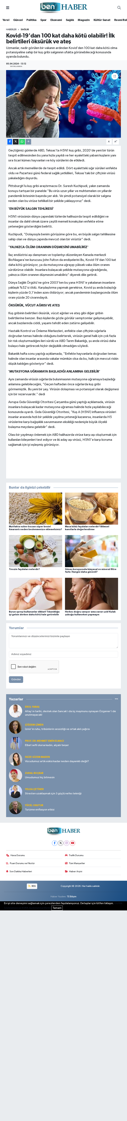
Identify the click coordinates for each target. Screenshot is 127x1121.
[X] (60, 843)
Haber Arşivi (75, 871)
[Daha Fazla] (28, 141)
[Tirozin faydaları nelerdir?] (35, 551)
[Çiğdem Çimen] (15, 727)
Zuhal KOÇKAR (34, 773)
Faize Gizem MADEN (37, 757)
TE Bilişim (71, 896)
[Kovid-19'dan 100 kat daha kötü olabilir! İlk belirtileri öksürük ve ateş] (63, 104)
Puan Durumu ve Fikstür (22, 863)
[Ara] (119, 8)
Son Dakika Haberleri (21, 871)
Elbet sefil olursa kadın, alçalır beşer (47, 745)
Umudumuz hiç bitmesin (40, 777)
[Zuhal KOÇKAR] (15, 775)
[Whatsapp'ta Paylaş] (22, 141)
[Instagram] (66, 843)
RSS (33, 886)
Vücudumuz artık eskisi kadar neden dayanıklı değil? (57, 761)
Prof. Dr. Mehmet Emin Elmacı (44, 741)
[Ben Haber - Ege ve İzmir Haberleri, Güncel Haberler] (63, 8)
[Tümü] (116, 699)
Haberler (11, 29)
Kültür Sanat (102, 20)
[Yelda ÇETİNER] (15, 791)
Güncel (18, 20)
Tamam (57, 908)
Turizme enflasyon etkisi (39, 809)
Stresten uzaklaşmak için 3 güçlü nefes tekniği (53, 793)
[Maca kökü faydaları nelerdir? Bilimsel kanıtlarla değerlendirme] (91, 508)
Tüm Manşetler (77, 863)
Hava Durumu (18, 855)
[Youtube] (72, 843)
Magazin (84, 20)
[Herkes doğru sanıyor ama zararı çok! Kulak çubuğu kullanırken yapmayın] (91, 593)
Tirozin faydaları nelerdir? (24, 569)
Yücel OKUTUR (34, 805)
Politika (31, 20)
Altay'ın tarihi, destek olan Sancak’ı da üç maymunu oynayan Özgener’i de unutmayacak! (70, 713)
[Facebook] (54, 843)
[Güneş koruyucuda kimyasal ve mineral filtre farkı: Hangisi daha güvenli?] (91, 551)
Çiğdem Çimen (34, 725)
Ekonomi (56, 20)
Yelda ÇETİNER (34, 789)
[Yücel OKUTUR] (15, 807)
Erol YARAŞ (32, 707)
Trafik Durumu (76, 855)
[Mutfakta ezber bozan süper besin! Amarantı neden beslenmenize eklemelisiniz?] (35, 508)
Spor (43, 20)
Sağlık (70, 20)
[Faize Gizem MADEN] (15, 759)
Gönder (16, 679)
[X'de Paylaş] (16, 141)
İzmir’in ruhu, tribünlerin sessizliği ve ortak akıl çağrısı (57, 729)
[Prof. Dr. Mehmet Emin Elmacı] (15, 743)
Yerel (5, 20)
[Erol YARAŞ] (15, 710)
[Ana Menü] (7, 7)
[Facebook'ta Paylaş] (9, 141)
